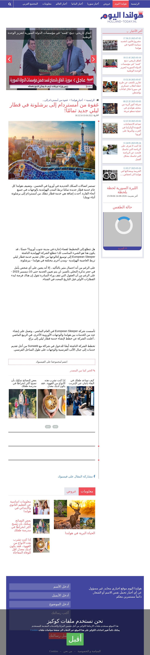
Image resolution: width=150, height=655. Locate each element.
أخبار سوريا (93, 3)
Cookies (34, 630)
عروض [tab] (71, 491)
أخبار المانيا (77, 3)
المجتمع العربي (30, 3)
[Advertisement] (53, 223)
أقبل (75, 639)
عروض (106, 3)
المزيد (121, 248)
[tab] (122, 43)
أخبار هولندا (77, 100)
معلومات (46, 3)
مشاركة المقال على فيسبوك (75, 476)
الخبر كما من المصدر (81, 370)
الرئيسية (135, 3)
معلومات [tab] (87, 491)
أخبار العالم (61, 3)
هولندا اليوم (121, 3)
